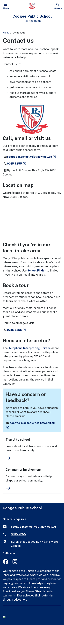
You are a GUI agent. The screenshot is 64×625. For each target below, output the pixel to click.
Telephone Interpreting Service (29, 348)
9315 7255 (16, 163)
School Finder (36, 270)
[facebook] (5, 563)
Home (6, 32)
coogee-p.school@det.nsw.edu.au (31, 156)
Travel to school (18, 439)
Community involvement (23, 469)
